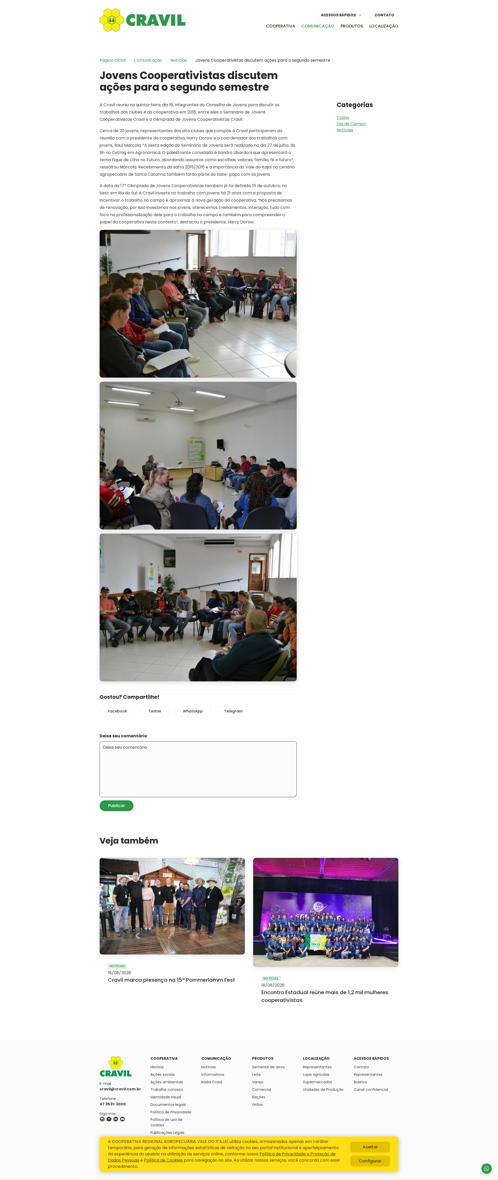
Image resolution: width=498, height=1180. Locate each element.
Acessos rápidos (338, 15)
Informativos (212, 1074)
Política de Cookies (163, 1160)
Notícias (178, 60)
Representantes (317, 1067)
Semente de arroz (268, 1067)
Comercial (261, 1089)
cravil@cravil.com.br (120, 1089)
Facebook (117, 711)
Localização (383, 26)
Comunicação (317, 26)
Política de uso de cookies (166, 1122)
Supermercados (317, 1082)
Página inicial (113, 60)
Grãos (257, 1104)
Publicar (116, 806)
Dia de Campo (351, 124)
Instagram (102, 1119)
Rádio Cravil (211, 1082)
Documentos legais (168, 1104)
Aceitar (370, 1147)
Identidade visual (165, 1097)
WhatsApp (193, 711)
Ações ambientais (166, 1082)
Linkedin (115, 1119)
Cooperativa (280, 26)
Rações (258, 1097)
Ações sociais (162, 1074)
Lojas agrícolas (316, 1074)
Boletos (360, 1082)
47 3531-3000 (113, 1104)
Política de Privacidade (170, 1112)
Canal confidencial (371, 1089)
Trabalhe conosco (166, 1089)
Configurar (370, 1161)
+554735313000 (129, 1119)
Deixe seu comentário (123, 736)
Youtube (122, 1119)
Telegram (233, 711)
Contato (384, 15)
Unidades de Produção (323, 1089)
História (157, 1067)
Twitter (155, 711)
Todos (343, 118)
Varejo (258, 1082)
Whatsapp (486, 1168)
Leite (256, 1074)
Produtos (352, 26)
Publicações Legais (167, 1132)
